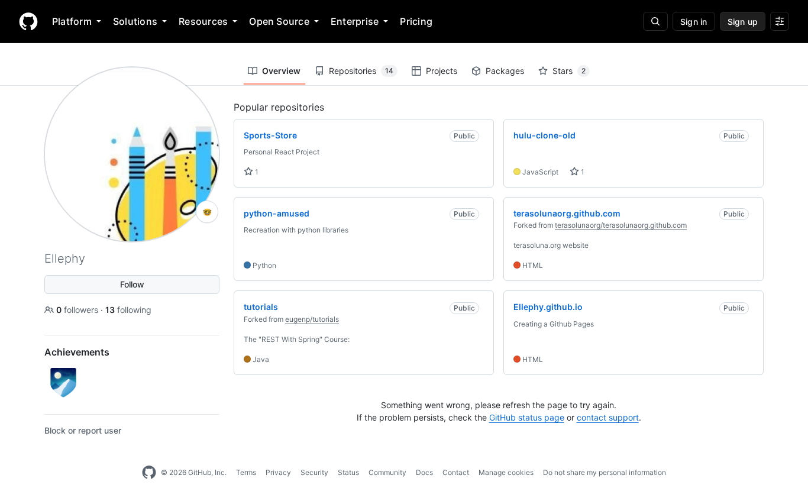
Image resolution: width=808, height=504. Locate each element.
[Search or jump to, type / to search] (655, 21)
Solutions (135, 21)
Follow (132, 284)
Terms (246, 472)
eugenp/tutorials (312, 319)
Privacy (278, 472)
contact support (608, 417)
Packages (505, 71)
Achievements (76, 352)
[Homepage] (28, 21)
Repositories (361, 71)
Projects (441, 71)
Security (314, 472)
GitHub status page (526, 417)
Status (348, 472)
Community (387, 472)
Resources (203, 21)
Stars (569, 71)
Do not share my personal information (604, 472)
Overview (281, 71)
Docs (424, 472)
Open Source (279, 21)
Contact (455, 472)
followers (78, 310)
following (128, 310)
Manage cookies (506, 472)
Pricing (416, 21)
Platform (72, 21)
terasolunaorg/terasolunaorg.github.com (621, 225)
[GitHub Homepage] (149, 472)
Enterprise (355, 21)
